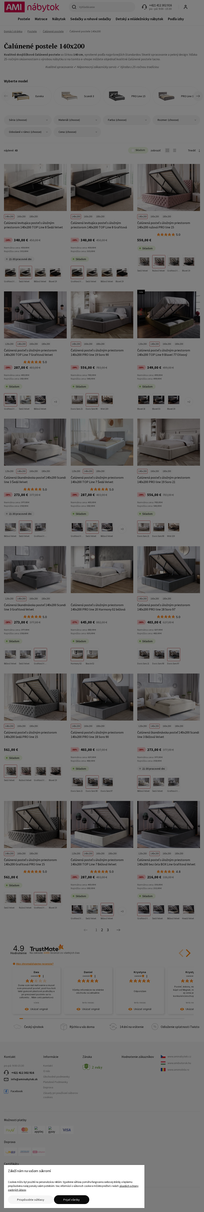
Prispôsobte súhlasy (30, 1199)
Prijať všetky (71, 1199)
